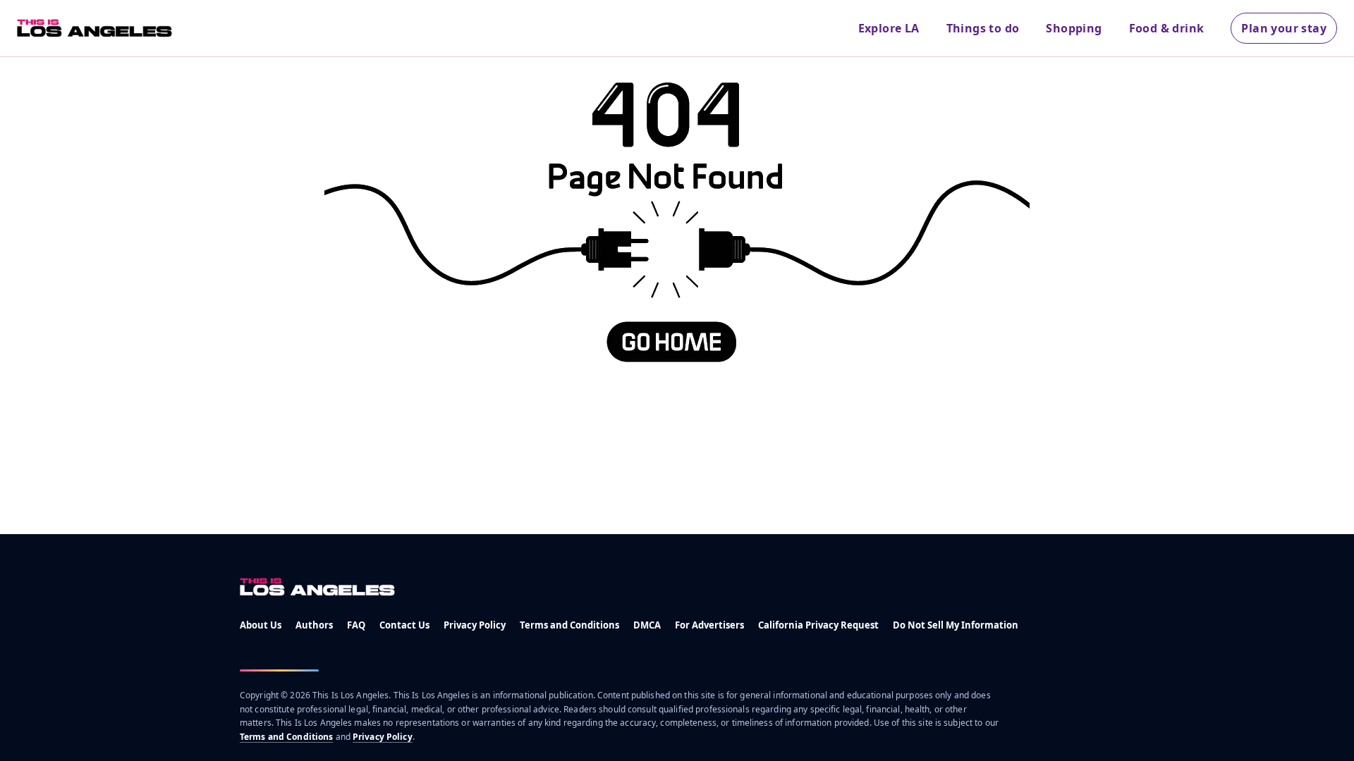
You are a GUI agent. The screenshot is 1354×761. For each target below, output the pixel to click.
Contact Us (404, 625)
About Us (260, 625)
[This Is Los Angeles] (94, 28)
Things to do (983, 28)
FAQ (356, 625)
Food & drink (1166, 28)
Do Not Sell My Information (955, 625)
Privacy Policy (475, 625)
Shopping (1074, 28)
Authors (314, 625)
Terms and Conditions (569, 625)
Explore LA (889, 28)
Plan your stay (1283, 28)
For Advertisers (709, 625)
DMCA (647, 625)
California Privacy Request (818, 625)
